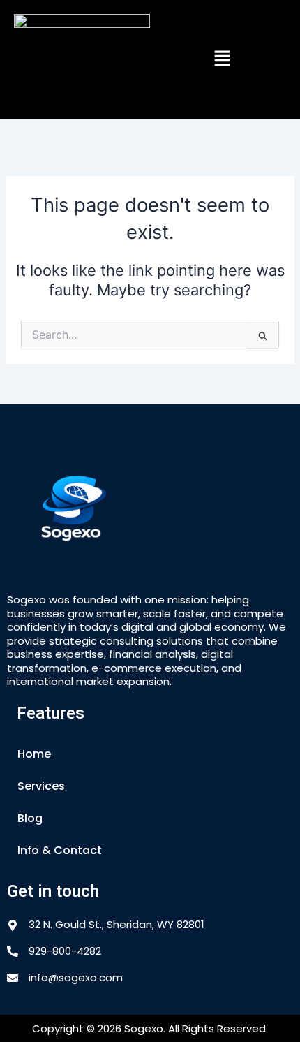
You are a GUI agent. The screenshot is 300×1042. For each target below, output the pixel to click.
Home (34, 754)
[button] (223, 59)
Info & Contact (59, 850)
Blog (30, 818)
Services (41, 786)
